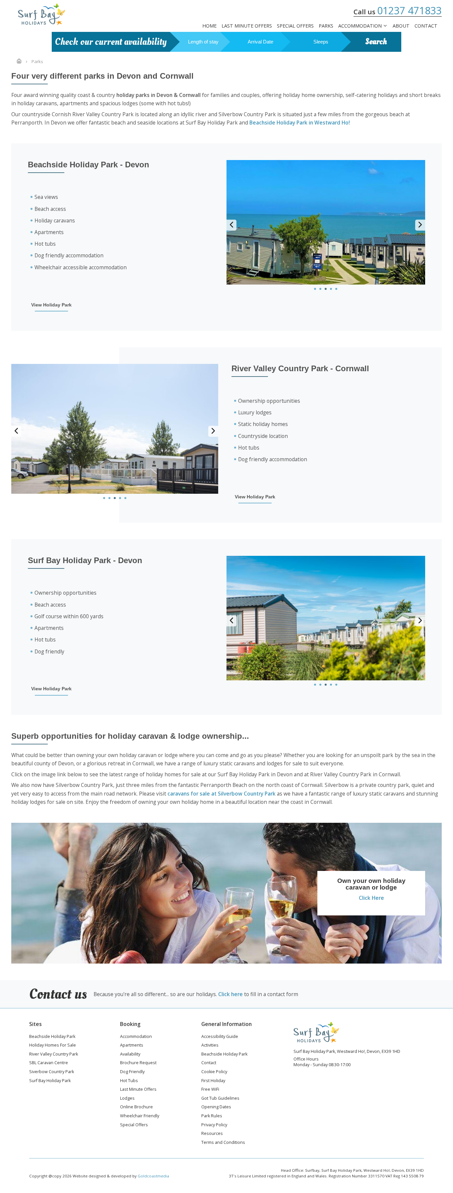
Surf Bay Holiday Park (50, 1081)
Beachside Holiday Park (52, 1037)
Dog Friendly (132, 1072)
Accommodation (360, 26)
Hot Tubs (129, 1081)
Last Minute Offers (138, 1089)
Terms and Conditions (223, 1143)
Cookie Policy (214, 1072)
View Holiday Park (51, 304)
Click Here (371, 897)
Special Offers (295, 25)
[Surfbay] (41, 14)
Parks (326, 25)
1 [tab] (315, 289)
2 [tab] (320, 289)
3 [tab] (326, 289)
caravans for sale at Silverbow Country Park (221, 793)
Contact (426, 25)
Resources (212, 1134)
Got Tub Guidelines (220, 1098)
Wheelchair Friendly (139, 1116)
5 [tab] (336, 289)
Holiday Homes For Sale (52, 1045)
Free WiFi (210, 1089)
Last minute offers (247, 25)
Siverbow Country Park (51, 1072)
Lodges (127, 1098)
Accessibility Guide (219, 1037)
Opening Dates (216, 1107)
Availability (130, 1054)
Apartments (131, 1045)
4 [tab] (331, 289)
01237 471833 (409, 10)
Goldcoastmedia (153, 1175)
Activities (210, 1045)
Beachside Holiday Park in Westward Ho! (299, 122)
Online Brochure (136, 1107)
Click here (230, 994)
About (401, 25)
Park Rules (211, 1116)
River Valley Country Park (53, 1054)
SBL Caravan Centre (48, 1063)
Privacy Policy (214, 1125)
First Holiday (213, 1081)
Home (209, 25)
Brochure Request (138, 1063)
